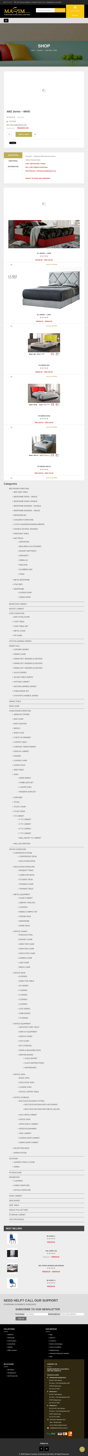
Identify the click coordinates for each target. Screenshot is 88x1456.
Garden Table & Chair (24, 1162)
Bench (17, 728)
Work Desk (24, 926)
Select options (51, 264)
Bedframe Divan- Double (25, 501)
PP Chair (18, 635)
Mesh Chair (24, 967)
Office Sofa (19, 1074)
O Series (23, 999)
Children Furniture (23, 520)
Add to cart (24, 134)
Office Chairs (20, 931)
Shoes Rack (19, 765)
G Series (23, 990)
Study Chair (20, 807)
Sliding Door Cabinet (29, 1138)
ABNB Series (25, 778)
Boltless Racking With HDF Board (41, 1104)
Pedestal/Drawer (27, 1129)
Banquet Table (26, 870)
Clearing (18, 1181)
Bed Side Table (21, 492)
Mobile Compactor (28, 912)
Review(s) (20, 117)
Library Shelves (27, 903)
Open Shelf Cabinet (28, 1124)
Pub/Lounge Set (21, 691)
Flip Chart (24, 1041)
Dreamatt (24, 556)
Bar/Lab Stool (26, 935)
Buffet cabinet (16, 609)
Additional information (13, 163)
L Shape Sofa (25, 787)
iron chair (14, 706)
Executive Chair (27, 953)
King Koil (23, 565)
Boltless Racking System (31, 1101)
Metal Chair (19, 631)
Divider (17, 756)
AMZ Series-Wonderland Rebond (51, 1265)
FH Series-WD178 (44, 466)
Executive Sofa (26, 1082)
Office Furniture (17, 849)
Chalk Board (31, 1058)
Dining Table (15, 701)
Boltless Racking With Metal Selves (42, 1109)
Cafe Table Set (21, 626)
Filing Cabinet (26, 898)
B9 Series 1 (51, 1236)
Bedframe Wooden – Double (27, 506)
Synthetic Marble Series (26, 696)
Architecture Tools (29, 1027)
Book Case (19, 733)
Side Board (14, 1201)
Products (40, 50)
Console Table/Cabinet (25, 747)
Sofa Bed (18, 797)
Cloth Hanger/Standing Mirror (29, 524)
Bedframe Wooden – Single (27, 511)
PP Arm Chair (15, 1173)
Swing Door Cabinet (29, 1142)
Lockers (23, 907)
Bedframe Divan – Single (25, 497)
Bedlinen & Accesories (30, 546)
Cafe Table (19, 622)
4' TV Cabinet (25, 819)
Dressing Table (21, 534)
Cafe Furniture (16, 613)
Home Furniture (22, 1185)
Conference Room (23, 853)
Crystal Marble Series (20, 641)
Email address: (54, 1314)
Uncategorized (16, 1219)
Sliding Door (25, 592)
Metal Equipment (22, 894)
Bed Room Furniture (19, 489)
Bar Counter (20, 724)
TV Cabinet (19, 816)
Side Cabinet (25, 1133)
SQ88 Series (24, 1013)
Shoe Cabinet (15, 1196)
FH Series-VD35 (44, 416)
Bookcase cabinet (18, 604)
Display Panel (26, 1036)
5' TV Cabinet (25, 824)
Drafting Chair (26, 949)
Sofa (16, 774)
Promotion (14, 1177)
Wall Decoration (22, 844)
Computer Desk (26, 875)
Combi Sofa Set (26, 783)
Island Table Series (23, 677)
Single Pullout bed (18, 1210)
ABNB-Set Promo (22, 714)
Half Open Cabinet (28, 1115)
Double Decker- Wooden (26, 529)
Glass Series (20, 672)
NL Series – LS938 (44, 253)
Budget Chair (25, 939)
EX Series (23, 986)
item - (75, 11)
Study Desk (19, 811)
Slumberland (25, 569)
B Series (23, 976)
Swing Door (25, 597)
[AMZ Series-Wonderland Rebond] (12, 1268)
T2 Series (23, 1018)
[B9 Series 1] (12, 1238)
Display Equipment (28, 1032)
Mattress (18, 538)
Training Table (26, 889)
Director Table (26, 981)
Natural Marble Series (25, 686)
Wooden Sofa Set (27, 792)
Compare (35, 134)
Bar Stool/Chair (22, 617)
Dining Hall (14, 646)
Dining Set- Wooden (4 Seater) (28, 659)
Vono (21, 574)
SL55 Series (24, 1009)
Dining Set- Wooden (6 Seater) (28, 663)
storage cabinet (17, 1215)
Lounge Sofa (25, 1087)
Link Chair (24, 963)
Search (60, 10)
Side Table (19, 770)
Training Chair (26, 884)
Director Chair (26, 944)
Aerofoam (24, 542)
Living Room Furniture (20, 711)
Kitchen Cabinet (22, 682)
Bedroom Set (20, 515)
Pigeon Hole (25, 916)
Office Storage (21, 1097)
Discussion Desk (27, 861)
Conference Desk (28, 856)
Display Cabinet (21, 751)
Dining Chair (20, 654)
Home (33, 50)
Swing (17, 1167)
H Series (23, 995)
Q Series (23, 1004)
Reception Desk (21, 1148)
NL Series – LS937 (44, 315)
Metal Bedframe (22, 580)
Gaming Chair (25, 958)
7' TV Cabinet (25, 833)
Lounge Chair (20, 760)
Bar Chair (18, 719)
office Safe (25, 1119)
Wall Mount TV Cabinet (30, 838)
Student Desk (26, 879)
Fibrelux (23, 560)
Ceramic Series (21, 649)
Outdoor (13, 1159)
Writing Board (26, 1055)
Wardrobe (19, 589)
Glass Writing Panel (34, 1063)
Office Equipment (22, 1024)
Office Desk (19, 973)
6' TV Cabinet (25, 829)
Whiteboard (30, 1068)
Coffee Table (20, 742)
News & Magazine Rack (30, 1050)
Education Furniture (24, 867)
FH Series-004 (44, 365)
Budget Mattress (27, 551)
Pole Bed (18, 584)
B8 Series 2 (51, 1280)
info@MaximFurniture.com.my (58, 1428)
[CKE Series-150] (12, 1253)
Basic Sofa (24, 1078)
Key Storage (25, 1046)
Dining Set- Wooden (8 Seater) (28, 668)
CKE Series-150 (51, 1251)
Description (13, 155)
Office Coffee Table (29, 1092)
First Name (19, 1314)
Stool (17, 802)
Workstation (20, 1153)
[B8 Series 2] (12, 1283)
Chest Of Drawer (22, 737)
